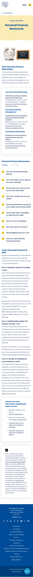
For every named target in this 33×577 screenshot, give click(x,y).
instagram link (7, 522)
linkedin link (11, 522)
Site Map (16, 554)
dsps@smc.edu (19, 480)
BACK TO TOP (16, 560)
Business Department (16, 20)
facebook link (4, 522)
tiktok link (14, 522)
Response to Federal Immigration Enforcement (16, 548)
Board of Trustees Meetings (16, 534)
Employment (16, 543)
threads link (18, 522)
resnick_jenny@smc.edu (16, 414)
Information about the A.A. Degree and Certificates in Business (16, 432)
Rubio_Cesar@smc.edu (19, 419)
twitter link (25, 522)
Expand (5, 165)
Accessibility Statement (16, 532)
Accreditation (16, 529)
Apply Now (27, 571)
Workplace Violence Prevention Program (16, 551)
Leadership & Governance (16, 545)
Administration (16, 526)
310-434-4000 (16, 514)
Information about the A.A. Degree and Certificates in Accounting (16, 425)
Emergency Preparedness (16, 540)
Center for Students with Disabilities (15, 462)
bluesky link (21, 522)
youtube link (28, 522)
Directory (16, 537)
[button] (24, 5)
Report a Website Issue (16, 557)
